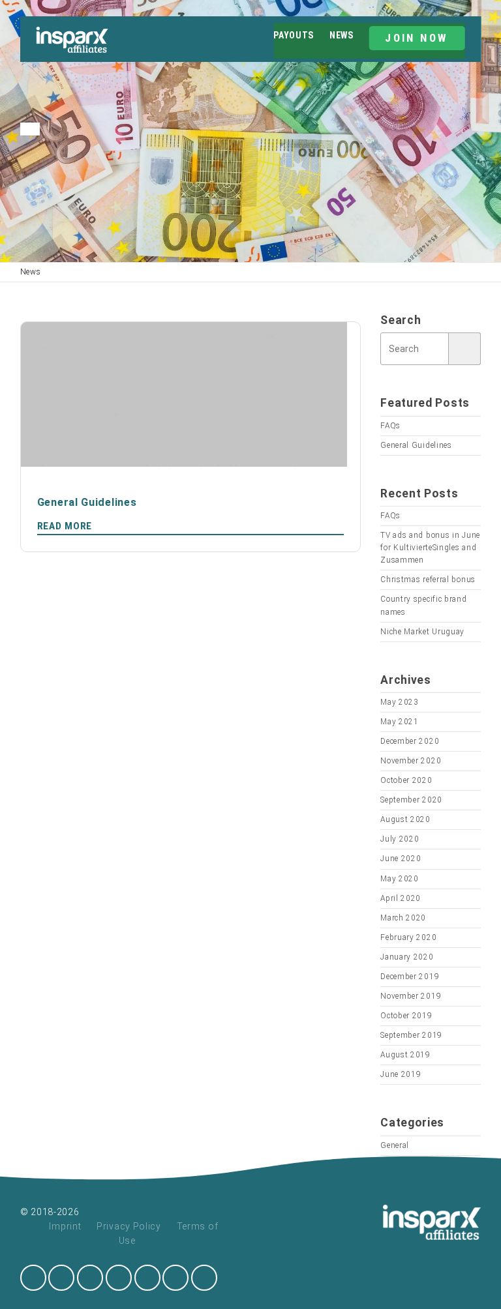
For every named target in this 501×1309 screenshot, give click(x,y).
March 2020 (403, 917)
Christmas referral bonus (428, 579)
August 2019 (405, 1054)
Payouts (293, 35)
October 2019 (406, 1015)
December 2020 (409, 741)
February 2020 (408, 937)
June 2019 (400, 1074)
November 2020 (410, 760)
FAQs (390, 425)
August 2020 (405, 819)
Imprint (65, 1226)
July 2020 (399, 839)
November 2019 (410, 996)
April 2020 (400, 898)
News (341, 35)
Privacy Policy (129, 1226)
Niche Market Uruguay (422, 631)
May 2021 (399, 721)
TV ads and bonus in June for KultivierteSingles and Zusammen (430, 548)
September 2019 (411, 1035)
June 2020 (400, 858)
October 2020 (406, 780)
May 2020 (399, 878)
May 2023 (399, 702)
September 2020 (411, 799)
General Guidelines (416, 445)
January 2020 (406, 957)
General (394, 1145)
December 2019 (409, 976)
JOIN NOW (416, 37)
